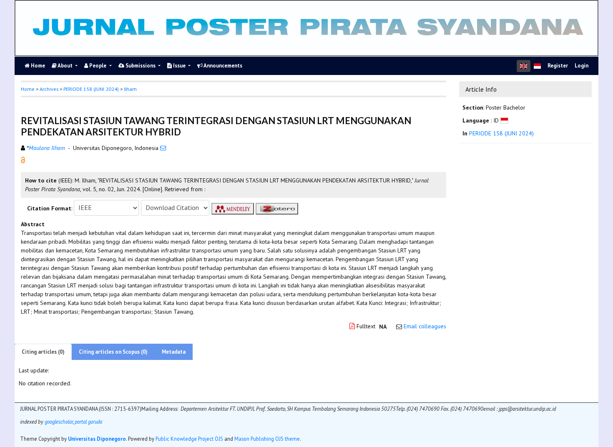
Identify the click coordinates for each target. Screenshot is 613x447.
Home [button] (28, 89)
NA (383, 326)
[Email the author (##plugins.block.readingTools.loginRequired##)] (163, 148)
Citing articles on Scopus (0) (113, 351)
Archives (49, 89)
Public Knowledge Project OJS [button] (189, 438)
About (65, 65)
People (98, 65)
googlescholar (58, 421)
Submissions (140, 65)
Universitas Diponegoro (97, 438)
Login (581, 65)
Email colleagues (425, 326)
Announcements (222, 65)
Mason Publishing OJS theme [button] (267, 438)
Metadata (174, 351)
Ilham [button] (130, 89)
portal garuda (88, 421)
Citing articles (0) (43, 351)
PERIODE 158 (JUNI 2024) (91, 89)
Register (558, 65)
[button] (23, 159)
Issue (179, 65)
